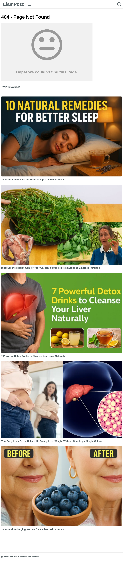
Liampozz (22, 557)
